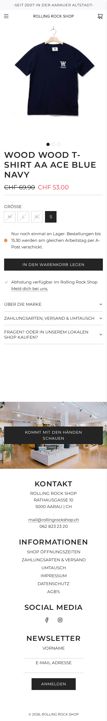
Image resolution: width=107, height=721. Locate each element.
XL (37, 216)
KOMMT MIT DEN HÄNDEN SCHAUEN (53, 435)
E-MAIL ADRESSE (54, 662)
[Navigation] (6, 16)
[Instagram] (60, 620)
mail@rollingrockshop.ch (53, 519)
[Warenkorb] (100, 16)
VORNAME (54, 648)
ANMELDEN (53, 683)
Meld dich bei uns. (29, 288)
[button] (48, 144)
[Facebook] (47, 620)
